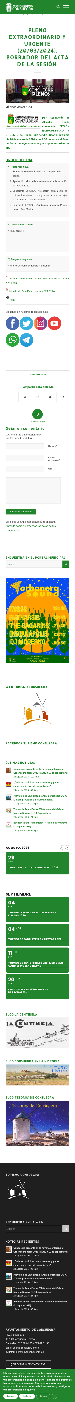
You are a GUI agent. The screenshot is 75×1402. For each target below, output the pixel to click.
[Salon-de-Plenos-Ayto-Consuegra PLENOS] (37, 91)
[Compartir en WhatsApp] (37, 397)
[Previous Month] (62, 847)
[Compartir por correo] (50, 397)
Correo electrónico (54, 459)
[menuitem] (56, 7)
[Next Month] (67, 847)
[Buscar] (56, 7)
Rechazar (27, 1396)
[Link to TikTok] (63, 397)
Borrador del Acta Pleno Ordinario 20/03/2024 (32, 291)
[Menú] (64, 7)
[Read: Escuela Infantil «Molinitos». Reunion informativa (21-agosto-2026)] (9, 824)
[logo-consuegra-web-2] (31, 7)
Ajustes (43, 1396)
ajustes (31, 1389)
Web (50, 469)
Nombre (52, 446)
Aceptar (10, 1396)
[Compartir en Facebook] (12, 397)
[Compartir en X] (25, 397)
